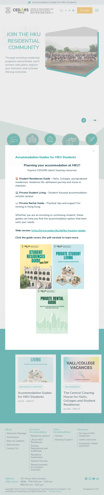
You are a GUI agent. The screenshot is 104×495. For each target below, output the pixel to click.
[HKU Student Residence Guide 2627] (36, 266)
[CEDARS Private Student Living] (68, 266)
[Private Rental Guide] (52, 311)
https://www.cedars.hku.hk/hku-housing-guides (58, 230)
